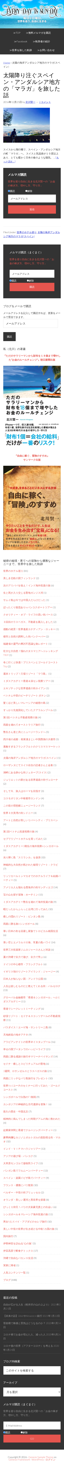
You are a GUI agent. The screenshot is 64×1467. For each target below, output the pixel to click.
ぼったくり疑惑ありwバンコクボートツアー (27, 607)
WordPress (38, 1459)
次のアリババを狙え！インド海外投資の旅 (26, 585)
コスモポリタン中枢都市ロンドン (22, 798)
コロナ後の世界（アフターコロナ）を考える (28, 1345)
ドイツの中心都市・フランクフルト (23, 964)
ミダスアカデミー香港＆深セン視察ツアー (26, 680)
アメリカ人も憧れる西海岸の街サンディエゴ (28, 887)
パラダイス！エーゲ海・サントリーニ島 (25, 1027)
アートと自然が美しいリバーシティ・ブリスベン (30, 820)
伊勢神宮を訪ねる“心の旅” (17, 1243)
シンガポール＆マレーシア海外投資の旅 (25, 1214)
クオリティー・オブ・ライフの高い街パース (28, 614)
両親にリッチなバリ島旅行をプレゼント (25, 1078)
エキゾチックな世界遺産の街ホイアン (24, 688)
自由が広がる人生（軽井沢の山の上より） (26, 1304)
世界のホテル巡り (27, 232)
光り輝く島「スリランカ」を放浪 (22, 857)
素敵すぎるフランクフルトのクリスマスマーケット (31, 746)
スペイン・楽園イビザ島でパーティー (24, 1177)
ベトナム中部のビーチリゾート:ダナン (24, 695)
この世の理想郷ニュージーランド (22, 805)
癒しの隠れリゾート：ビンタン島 (22, 916)
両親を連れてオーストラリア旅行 (22, 724)
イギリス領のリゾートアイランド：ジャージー (29, 971)
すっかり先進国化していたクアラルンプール (28, 710)
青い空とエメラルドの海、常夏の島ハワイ (26, 942)
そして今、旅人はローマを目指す (22, 790)
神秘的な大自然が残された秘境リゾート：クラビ (30, 864)
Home (6, 62)
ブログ (7, 1279)
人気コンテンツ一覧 (14, 1272)
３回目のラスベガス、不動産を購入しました (28, 621)
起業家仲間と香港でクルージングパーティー (28, 1130)
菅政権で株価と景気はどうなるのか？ (24, 1323)
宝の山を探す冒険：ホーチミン (20, 894)
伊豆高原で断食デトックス (18, 1250)
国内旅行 (8, 1236)
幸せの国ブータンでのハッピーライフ (24, 1049)
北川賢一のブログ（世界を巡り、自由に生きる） (32, 15)
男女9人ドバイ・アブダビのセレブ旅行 (25, 1221)
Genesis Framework (19, 1459)
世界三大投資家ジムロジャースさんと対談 (26, 949)
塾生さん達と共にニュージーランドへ (24, 731)
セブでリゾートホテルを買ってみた (23, 838)
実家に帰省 (9, 1265)
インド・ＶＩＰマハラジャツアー (22, 1148)
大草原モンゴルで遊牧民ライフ (20, 1163)
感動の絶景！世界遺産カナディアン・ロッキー (29, 629)
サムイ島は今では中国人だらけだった (24, 599)
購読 (12, 190)
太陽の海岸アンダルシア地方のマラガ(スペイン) (30, 757)
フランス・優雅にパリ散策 (18, 1185)
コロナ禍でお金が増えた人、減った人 (24, 1334)
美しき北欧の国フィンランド (19, 578)
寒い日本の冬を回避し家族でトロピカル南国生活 (30, 930)
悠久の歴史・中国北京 (15, 1111)
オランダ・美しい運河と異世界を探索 (24, 1199)
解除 (29, 190)
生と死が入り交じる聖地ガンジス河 (23, 592)
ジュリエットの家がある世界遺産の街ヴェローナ (30, 779)
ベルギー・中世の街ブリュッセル (22, 1192)
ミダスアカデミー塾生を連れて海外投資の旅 (28, 901)
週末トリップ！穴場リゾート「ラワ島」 (25, 673)
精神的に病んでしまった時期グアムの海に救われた (31, 1118)
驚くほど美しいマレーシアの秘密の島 (24, 702)
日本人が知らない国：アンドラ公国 (23, 978)
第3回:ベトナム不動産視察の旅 (20, 717)
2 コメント (45, 101)
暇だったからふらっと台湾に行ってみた (25, 909)
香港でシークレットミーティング (22, 1008)
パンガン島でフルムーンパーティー (23, 1170)
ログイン (50, 1459)
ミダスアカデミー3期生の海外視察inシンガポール (31, 846)
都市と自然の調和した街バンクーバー (24, 636)
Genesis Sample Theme (40, 1457)
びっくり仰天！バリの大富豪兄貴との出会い (28, 1206)
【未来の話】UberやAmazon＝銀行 (22, 1315)
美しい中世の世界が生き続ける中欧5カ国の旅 (28, 1228)
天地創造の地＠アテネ (15, 1034)
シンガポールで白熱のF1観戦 (19, 1096)
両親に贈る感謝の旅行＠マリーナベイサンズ (28, 1056)
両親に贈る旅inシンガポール (19, 923)
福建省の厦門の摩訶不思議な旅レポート (25, 643)
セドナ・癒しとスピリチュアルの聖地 (24, 1063)
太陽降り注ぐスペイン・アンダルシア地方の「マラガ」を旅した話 (31, 85)
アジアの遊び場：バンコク (18, 1155)
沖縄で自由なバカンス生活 (18, 1257)
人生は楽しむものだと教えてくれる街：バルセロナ (31, 986)
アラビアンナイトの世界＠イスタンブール (26, 1041)
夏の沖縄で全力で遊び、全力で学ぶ (23, 956)
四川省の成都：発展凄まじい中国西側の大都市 (29, 739)
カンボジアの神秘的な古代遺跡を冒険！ (25, 1104)
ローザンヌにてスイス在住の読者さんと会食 (28, 765)
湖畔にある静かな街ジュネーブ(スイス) (25, 772)
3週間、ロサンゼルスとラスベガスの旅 (25, 1070)
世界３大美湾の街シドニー (18, 812)
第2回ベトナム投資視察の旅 (18, 831)
